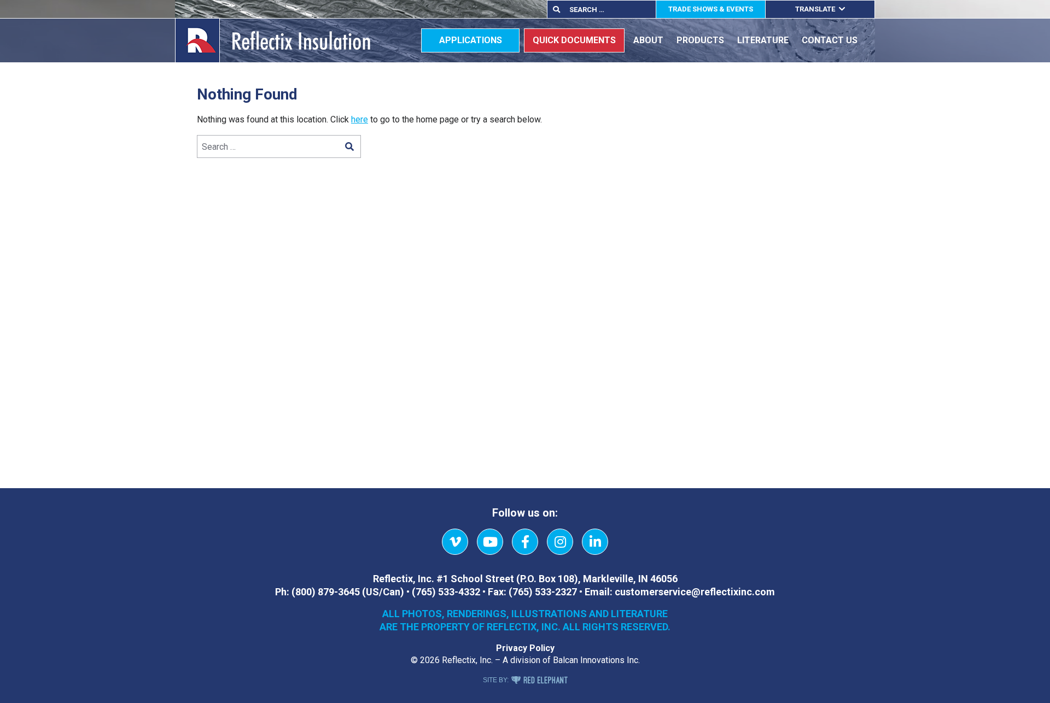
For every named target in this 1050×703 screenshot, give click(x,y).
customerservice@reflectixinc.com (695, 591)
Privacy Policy (525, 648)
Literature (763, 40)
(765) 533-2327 (543, 591)
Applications (470, 40)
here (359, 119)
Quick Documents (574, 40)
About (648, 40)
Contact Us (830, 40)
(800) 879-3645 (325, 591)
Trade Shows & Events (710, 9)
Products (700, 40)
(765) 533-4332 (446, 591)
